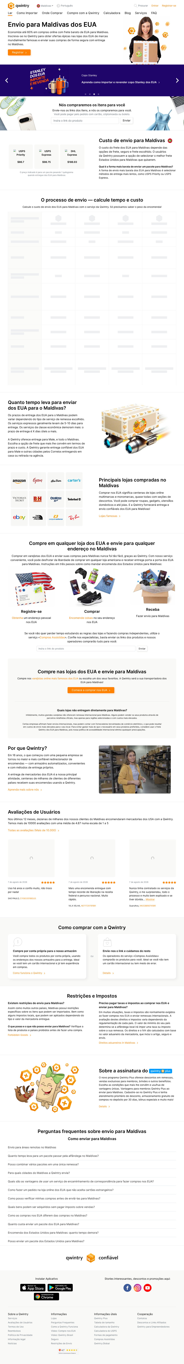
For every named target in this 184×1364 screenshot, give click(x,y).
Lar (10, 13)
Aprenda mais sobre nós (23, 789)
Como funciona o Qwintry (27, 973)
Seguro (55, 1339)
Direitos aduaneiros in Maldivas (117, 1042)
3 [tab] (94, 94)
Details (107, 973)
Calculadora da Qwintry (106, 1326)
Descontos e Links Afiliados (151, 1322)
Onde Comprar (52, 13)
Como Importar (27, 13)
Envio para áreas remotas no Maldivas (32, 1147)
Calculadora (111, 13)
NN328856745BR (148, 906)
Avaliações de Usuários (20, 1322)
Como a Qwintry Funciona (64, 1326)
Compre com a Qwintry (83, 13)
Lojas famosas (108, 516)
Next (177, 80)
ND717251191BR (88, 906)
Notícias (12, 1343)
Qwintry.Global (102, 1343)
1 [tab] (85, 94)
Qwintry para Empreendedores (153, 1326)
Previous (6, 80)
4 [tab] (98, 94)
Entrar (155, 5)
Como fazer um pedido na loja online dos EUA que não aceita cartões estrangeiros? (60, 1190)
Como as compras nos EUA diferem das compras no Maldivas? (47, 1215)
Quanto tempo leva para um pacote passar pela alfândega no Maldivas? (53, 1156)
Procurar (143, 5)
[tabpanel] (92, 80)
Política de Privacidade (20, 1335)
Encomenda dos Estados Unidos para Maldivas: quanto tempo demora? (53, 1232)
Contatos (142, 1318)
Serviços (141, 13)
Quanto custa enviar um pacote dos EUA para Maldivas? (43, 1224)
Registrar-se (169, 5)
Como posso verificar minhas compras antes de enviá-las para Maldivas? (54, 1198)
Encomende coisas (81, 618)
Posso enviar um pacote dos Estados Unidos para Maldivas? (46, 1241)
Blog (128, 13)
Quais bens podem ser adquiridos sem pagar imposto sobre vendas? (51, 1207)
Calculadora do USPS (105, 1330)
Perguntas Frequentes (62, 1322)
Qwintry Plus (101, 1318)
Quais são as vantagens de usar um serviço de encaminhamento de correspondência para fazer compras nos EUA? (81, 1181)
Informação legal (16, 1339)
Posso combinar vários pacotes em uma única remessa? (43, 1164)
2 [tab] (89, 94)
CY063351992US (28, 898)
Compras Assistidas (52, 637)
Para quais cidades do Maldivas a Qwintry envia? (39, 1173)
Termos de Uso (16, 1326)
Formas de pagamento (105, 1335)
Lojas (54, 1318)
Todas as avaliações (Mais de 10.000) (32, 830)
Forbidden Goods (18, 1035)
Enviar (127, 120)
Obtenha (17, 618)
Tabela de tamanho (104, 1322)
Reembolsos (14, 1330)
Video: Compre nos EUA (63, 1330)
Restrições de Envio (61, 1343)
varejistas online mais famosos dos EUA (55, 678)
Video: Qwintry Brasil (62, 1335)
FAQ (154, 13)
